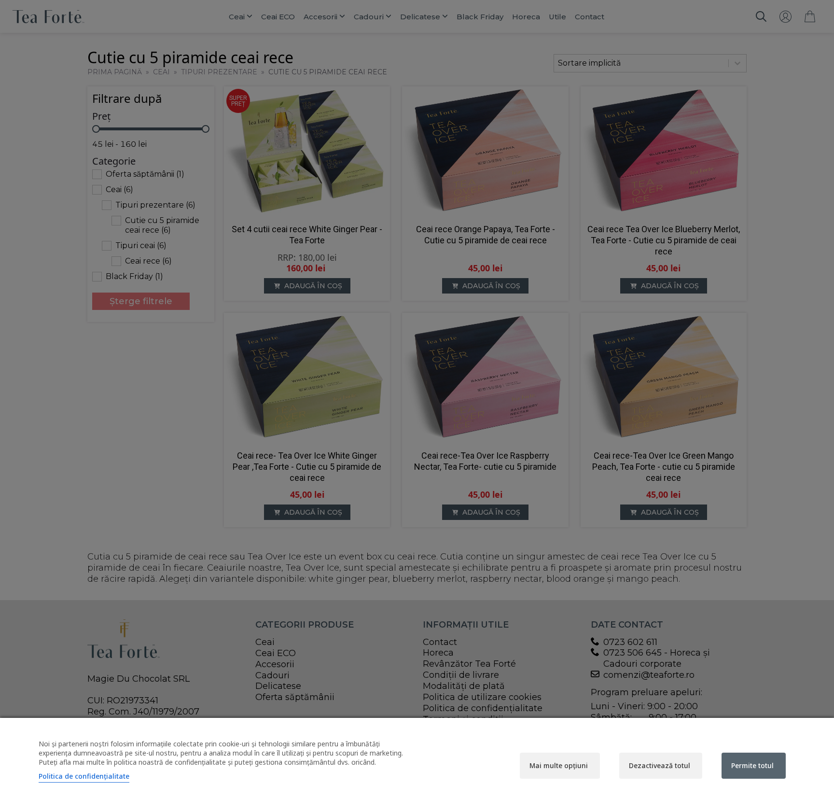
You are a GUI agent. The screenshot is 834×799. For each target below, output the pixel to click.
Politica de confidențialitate (84, 776)
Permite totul (752, 765)
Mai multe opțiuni (558, 765)
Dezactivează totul (659, 765)
